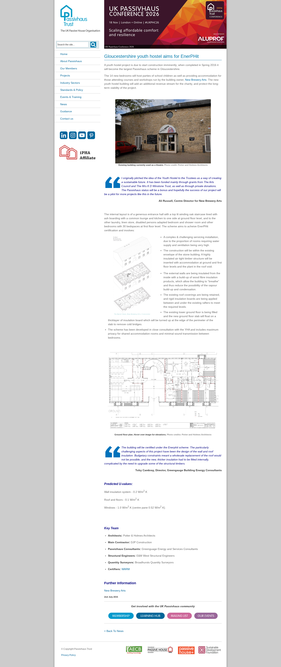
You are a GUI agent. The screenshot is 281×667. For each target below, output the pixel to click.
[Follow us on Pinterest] (91, 138)
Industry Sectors (70, 82)
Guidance (66, 111)
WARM (126, 569)
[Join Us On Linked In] (63, 138)
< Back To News (113, 631)
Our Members (68, 68)
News (63, 104)
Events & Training (70, 96)
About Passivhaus (71, 61)
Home (63, 54)
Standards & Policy (71, 89)
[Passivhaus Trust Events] (206, 618)
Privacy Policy (68, 655)
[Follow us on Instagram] (73, 138)
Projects (65, 75)
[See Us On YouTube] (82, 138)
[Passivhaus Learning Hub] (150, 618)
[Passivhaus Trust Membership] (121, 618)
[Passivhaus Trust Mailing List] (179, 618)
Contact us (66, 118)
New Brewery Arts (195, 79)
